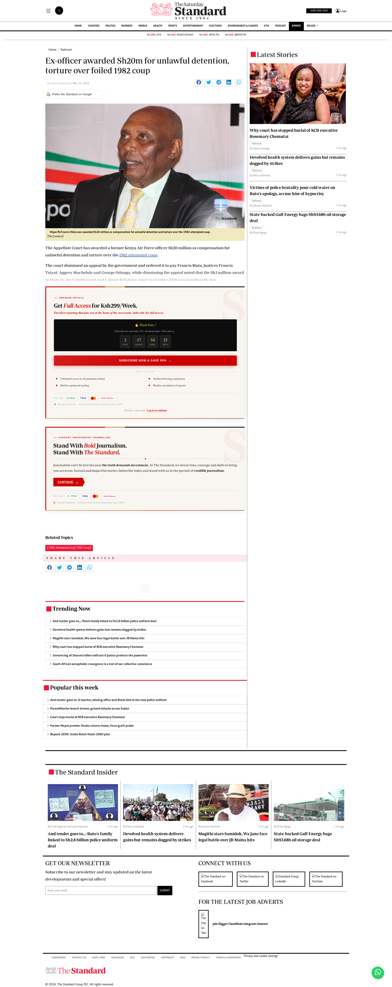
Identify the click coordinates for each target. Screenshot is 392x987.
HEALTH (157, 26)
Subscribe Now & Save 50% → (145, 360)
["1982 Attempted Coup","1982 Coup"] (69, 548)
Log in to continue (157, 410)
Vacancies (117, 958)
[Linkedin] (291, 879)
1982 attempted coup (138, 255)
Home (52, 49)
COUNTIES (93, 26)
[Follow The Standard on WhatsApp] (378, 973)
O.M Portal (148, 958)
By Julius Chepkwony (59, 83)
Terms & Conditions (228, 958)
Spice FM (211, 35)
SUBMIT (165, 890)
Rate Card (98, 958)
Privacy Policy (201, 958)
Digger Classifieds (230, 924)
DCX (132, 958)
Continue (68, 482)
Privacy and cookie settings (261, 956)
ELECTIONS (215, 26)
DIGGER (311, 26)
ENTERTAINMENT (193, 26)
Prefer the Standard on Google (72, 94)
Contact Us (79, 958)
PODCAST (280, 26)
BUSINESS (126, 26)
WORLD (142, 26)
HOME (78, 26)
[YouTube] (328, 879)
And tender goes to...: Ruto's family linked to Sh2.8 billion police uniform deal (83, 839)
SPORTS (172, 26)
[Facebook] (217, 879)
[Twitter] (255, 879)
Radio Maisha (182, 35)
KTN (266, 26)
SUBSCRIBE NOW (319, 11)
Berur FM (237, 35)
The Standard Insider (86, 772)
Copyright (167, 958)
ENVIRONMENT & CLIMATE (243, 26)
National (66, 49)
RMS (182, 958)
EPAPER (296, 26)
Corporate (59, 958)
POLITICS (110, 26)
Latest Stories (277, 54)
